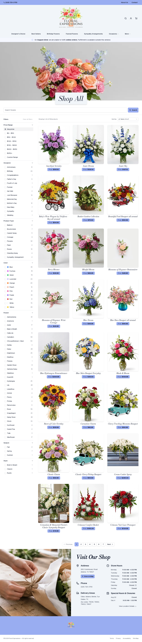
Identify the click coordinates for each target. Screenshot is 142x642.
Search (134, 110)
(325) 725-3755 (11, 2)
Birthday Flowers (53, 34)
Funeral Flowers (72, 34)
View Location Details (126, 606)
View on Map (89, 576)
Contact (135, 2)
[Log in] (131, 18)
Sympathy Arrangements (93, 34)
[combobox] (127, 119)
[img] (136, 585)
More (127, 34)
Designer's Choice (18, 34)
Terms (112, 638)
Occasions (113, 34)
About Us (124, 2)
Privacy (118, 638)
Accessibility (127, 638)
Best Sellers (36, 34)
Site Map (135, 638)
